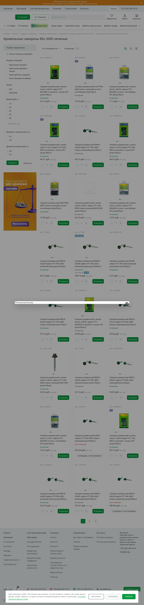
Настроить (96, 596)
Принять (129, 596)
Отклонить (113, 596)
